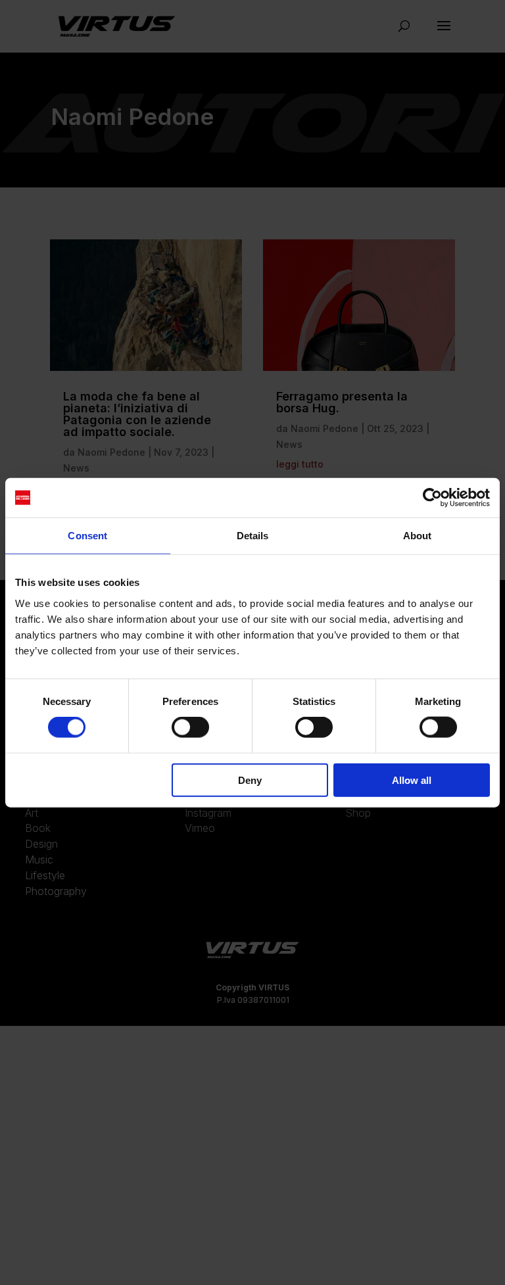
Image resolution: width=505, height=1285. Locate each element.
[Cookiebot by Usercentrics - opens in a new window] (432, 498)
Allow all (411, 779)
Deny (250, 779)
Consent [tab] (87, 535)
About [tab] (417, 535)
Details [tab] (253, 535)
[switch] (190, 727)
